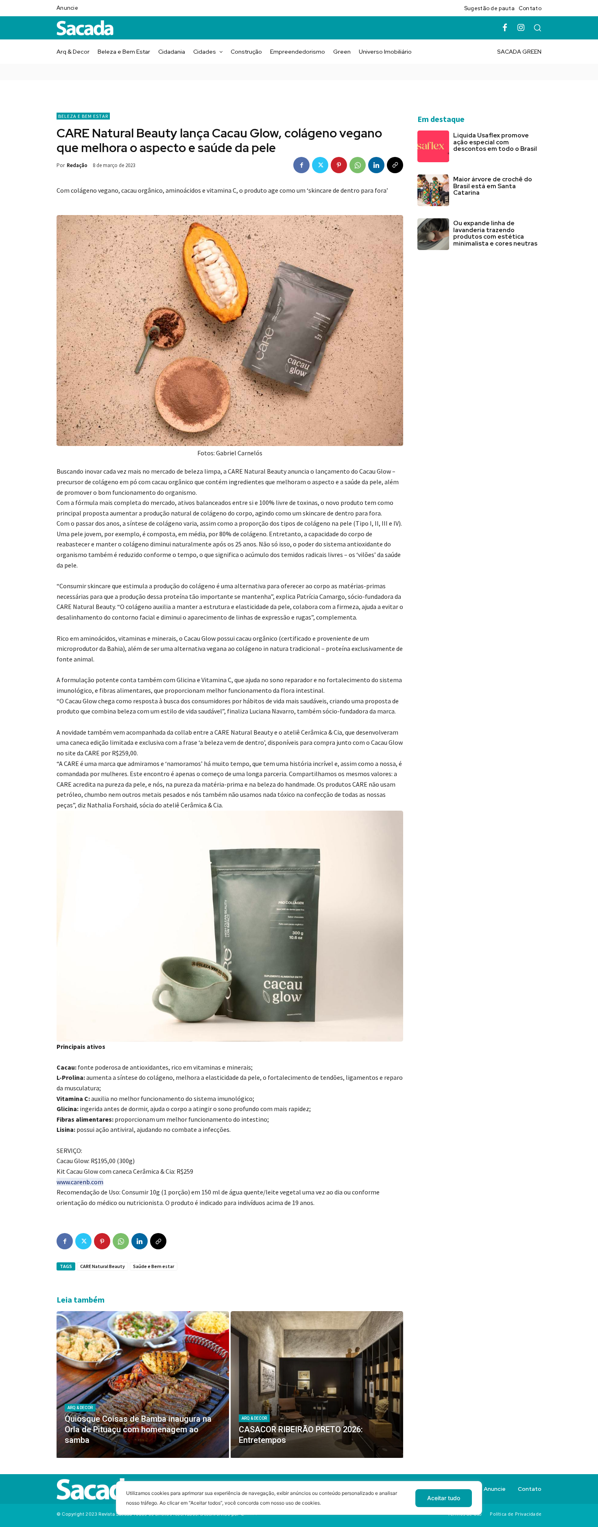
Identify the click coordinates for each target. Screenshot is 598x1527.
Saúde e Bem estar (153, 1266)
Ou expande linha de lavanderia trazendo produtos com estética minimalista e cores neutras (496, 233)
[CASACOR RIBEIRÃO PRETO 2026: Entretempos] (317, 1384)
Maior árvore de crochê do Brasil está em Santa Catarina (492, 186)
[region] (299, 1504)
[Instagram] (521, 28)
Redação (77, 165)
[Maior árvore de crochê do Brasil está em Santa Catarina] (433, 190)
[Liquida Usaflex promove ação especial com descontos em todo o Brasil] (433, 146)
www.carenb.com (80, 1182)
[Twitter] (320, 165)
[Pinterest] (339, 165)
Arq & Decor (80, 1407)
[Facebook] (505, 28)
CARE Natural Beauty (102, 1266)
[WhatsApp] (357, 165)
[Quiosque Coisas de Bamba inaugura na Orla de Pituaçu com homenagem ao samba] (143, 1384)
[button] (537, 28)
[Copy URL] (395, 165)
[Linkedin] (376, 165)
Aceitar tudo (443, 1497)
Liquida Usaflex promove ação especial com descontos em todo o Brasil (495, 142)
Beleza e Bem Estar (83, 116)
